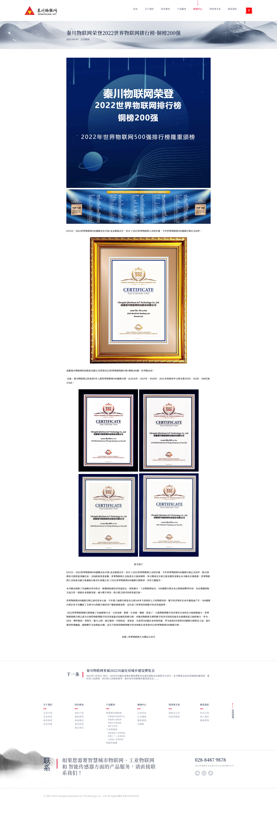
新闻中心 (141, 704)
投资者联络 (174, 716)
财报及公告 (174, 713)
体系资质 (47, 720)
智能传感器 (111, 743)
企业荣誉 (47, 716)
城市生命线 (113, 726)
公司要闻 (141, 716)
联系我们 (204, 704)
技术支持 (204, 713)
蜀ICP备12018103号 (129, 796)
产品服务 (110, 704)
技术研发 (79, 704)
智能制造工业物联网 (116, 733)
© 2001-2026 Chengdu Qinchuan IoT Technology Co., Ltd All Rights (80, 796)
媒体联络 (204, 720)
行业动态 (141, 713)
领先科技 (79, 724)
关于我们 (47, 704)
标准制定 (79, 720)
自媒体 (140, 724)
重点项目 (79, 727)
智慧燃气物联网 (114, 720)
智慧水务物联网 (114, 723)
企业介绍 (47, 713)
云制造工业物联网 (115, 739)
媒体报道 (141, 720)
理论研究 (79, 716)
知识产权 (79, 713)
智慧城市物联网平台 (116, 716)
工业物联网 (111, 729)
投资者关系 (174, 704)
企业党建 (47, 724)
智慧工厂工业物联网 (116, 736)
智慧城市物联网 (114, 713)
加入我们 (204, 716)
